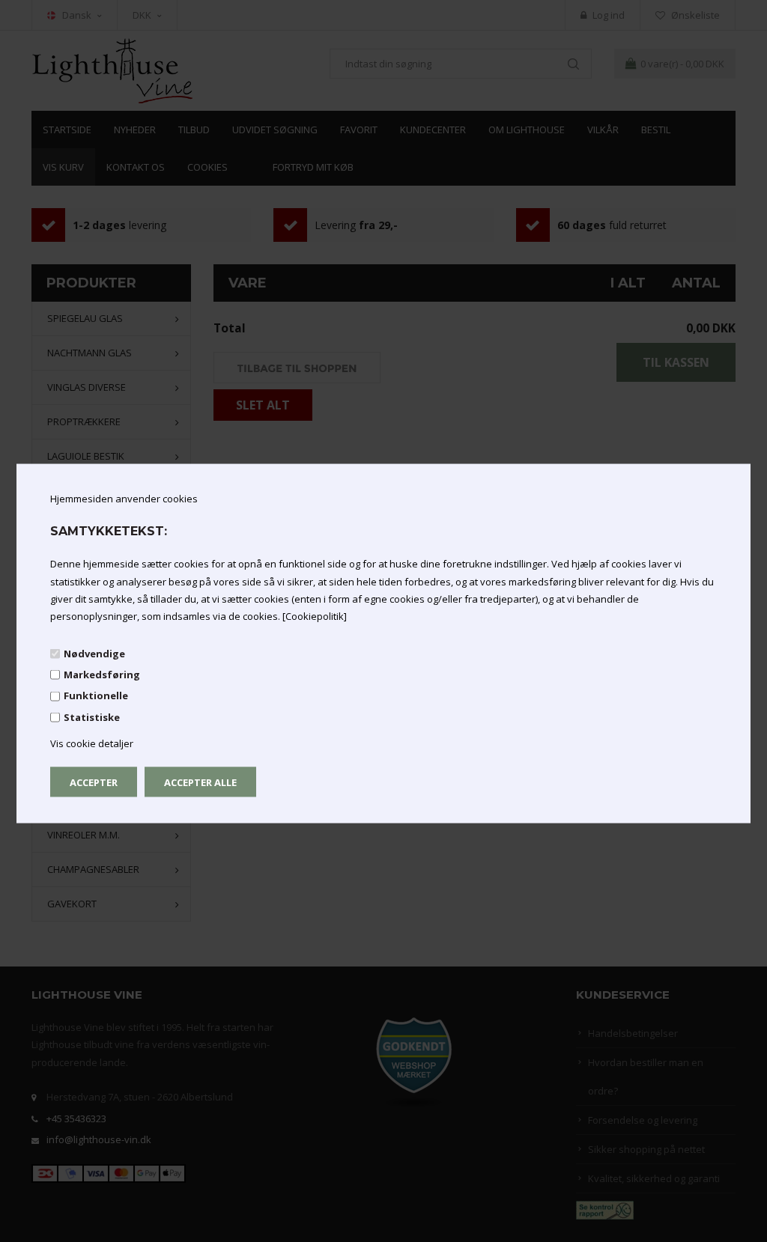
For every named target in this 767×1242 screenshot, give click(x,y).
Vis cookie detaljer (91, 743)
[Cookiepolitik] (314, 616)
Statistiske (92, 716)
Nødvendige (94, 653)
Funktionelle (96, 695)
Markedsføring (102, 674)
